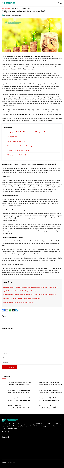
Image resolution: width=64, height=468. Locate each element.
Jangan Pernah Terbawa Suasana (20, 155)
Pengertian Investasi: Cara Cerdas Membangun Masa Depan (22, 298)
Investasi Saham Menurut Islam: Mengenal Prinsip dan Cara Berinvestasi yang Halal (29, 294)
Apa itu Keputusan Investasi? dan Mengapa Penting (19, 291)
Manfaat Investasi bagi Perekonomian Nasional (18, 302)
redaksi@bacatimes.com (11, 432)
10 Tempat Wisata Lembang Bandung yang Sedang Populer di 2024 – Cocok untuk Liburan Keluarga (50, 408)
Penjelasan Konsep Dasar (17, 141)
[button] (58, 3)
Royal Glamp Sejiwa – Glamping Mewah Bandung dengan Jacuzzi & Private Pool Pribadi (50, 392)
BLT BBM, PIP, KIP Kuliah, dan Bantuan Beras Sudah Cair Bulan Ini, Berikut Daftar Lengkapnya (19, 408)
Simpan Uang (13, 137)
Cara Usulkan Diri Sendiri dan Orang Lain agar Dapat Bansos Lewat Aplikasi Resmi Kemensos (50, 400)
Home (3, 8)
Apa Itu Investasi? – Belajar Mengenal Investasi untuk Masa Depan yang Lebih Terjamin (30, 287)
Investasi (7, 8)
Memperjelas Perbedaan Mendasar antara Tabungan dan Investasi (28, 132)
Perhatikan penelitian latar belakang (21, 146)
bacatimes (7, 15)
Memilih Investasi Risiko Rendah (19, 150)
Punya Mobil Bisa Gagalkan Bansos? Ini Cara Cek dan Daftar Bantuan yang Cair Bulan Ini (19, 392)
